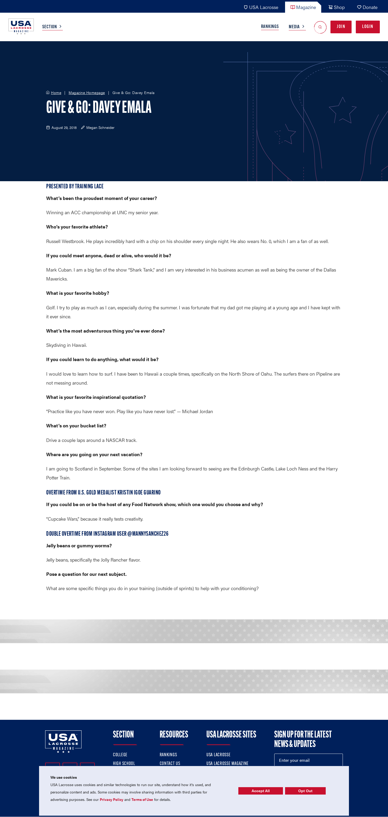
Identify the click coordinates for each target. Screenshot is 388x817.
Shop (339, 7)
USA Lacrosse (263, 7)
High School (124, 764)
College (120, 755)
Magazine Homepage (87, 92)
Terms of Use (142, 799)
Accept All (261, 791)
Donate (370, 7)
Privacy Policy (111, 799)
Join (341, 27)
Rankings (270, 27)
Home (56, 92)
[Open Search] (320, 27)
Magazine (306, 7)
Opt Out (305, 791)
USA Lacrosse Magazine (227, 764)
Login (367, 27)
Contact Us (170, 764)
